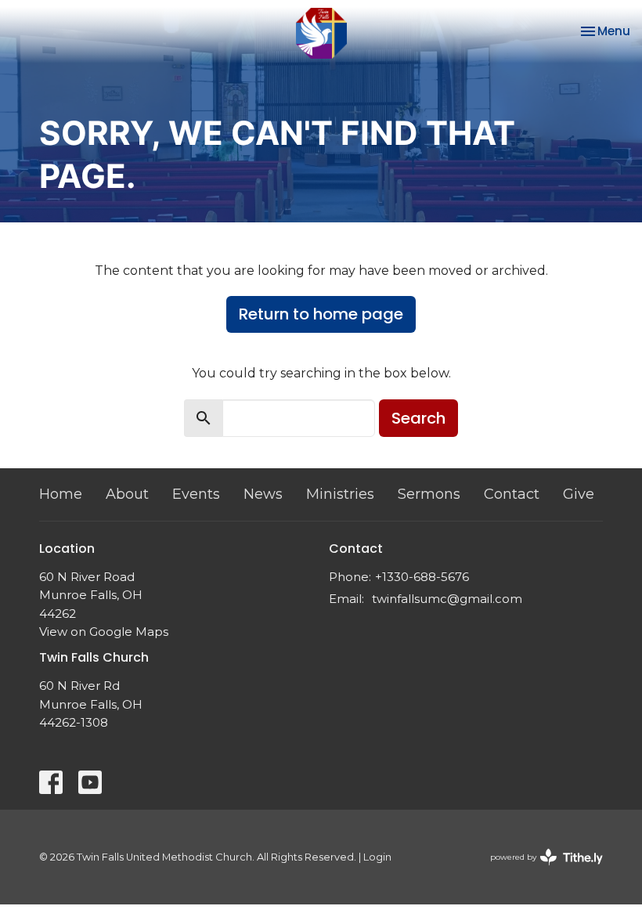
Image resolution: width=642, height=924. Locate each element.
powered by (539, 870)
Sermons (429, 494)
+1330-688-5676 (422, 576)
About (127, 494)
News (263, 494)
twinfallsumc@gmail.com (447, 598)
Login (377, 857)
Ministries (340, 494)
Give (578, 494)
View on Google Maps (103, 631)
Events (196, 494)
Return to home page (321, 314)
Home (60, 494)
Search (418, 418)
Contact (511, 494)
